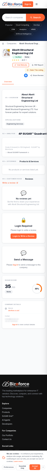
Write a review (9, 183)
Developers (7, 424)
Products (6, 412)
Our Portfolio (7, 435)
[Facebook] (26, 75)
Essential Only (22, 467)
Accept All (35, 467)
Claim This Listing (36, 70)
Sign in (14, 325)
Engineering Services (15, 124)
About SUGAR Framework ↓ (18, 152)
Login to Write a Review (23, 236)
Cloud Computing (22, 25)
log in (15, 265)
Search (37, 17)
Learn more (18, 461)
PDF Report (38, 65)
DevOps (37, 25)
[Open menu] (36, 4)
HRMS (33, 29)
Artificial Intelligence (23, 34)
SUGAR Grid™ (7, 416)
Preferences (9, 467)
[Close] (43, 467)
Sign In (28, 4)
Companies (11, 43)
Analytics (23, 29)
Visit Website (22, 65)
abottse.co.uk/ (13, 310)
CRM (13, 29)
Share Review (38, 75)
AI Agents (6, 420)
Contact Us (6, 439)
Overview (8, 82)
